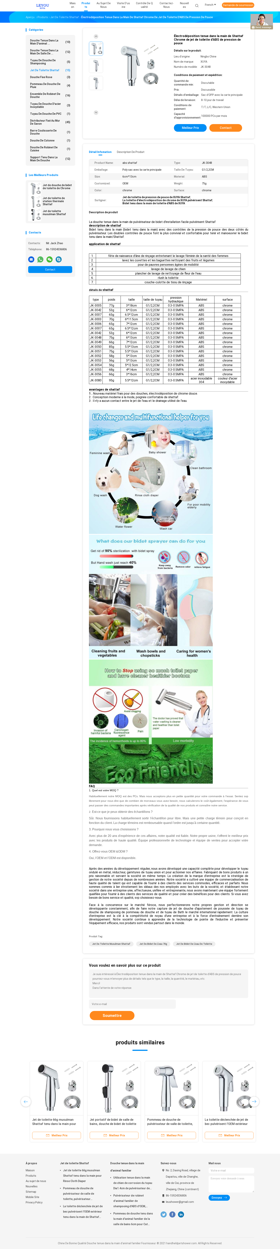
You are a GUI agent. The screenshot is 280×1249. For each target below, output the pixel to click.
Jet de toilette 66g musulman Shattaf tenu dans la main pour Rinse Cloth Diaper (50, 1124)
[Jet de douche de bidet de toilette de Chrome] (34, 188)
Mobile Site (32, 1197)
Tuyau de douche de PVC (50, 113)
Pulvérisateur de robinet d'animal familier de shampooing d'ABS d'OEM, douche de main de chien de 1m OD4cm (132, 1201)
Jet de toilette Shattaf (50, 70)
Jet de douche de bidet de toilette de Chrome (57, 187)
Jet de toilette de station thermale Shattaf (54, 201)
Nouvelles (32, 1186)
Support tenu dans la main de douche (50, 159)
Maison (30, 1170)
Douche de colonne (50, 140)
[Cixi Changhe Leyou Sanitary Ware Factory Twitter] (164, 1214)
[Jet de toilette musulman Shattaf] (34, 214)
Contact (50, 269)
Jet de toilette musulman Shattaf (54, 213)
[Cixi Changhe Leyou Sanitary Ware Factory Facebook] (172, 1214)
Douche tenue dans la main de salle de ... (50, 52)
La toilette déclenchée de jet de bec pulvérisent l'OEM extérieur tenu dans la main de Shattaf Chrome (83, 1212)
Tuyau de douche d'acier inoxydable (50, 105)
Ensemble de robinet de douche (50, 95)
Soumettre (112, 1015)
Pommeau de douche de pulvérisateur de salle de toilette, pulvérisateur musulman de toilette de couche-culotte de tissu (78, 1194)
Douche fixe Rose (50, 77)
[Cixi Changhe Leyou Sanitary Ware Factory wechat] (49, 259)
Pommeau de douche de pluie (50, 85)
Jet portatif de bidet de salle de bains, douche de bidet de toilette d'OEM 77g (109, 1124)
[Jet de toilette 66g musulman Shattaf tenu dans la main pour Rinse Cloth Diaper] (52, 1088)
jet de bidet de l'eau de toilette (194, 944)
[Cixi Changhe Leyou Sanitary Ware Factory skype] (59, 259)
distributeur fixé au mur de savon (50, 122)
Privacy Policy (34, 1202)
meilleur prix (190, 128)
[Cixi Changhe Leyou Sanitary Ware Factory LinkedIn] (181, 1214)
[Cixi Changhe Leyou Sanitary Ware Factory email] (31, 259)
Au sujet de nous (36, 1181)
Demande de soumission (238, 5)
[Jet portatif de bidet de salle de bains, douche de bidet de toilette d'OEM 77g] (110, 1088)
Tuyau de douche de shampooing (50, 62)
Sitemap (31, 1191)
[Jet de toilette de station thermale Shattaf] (34, 201)
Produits (31, 1175)
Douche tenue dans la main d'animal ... (50, 42)
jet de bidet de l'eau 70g (153, 944)
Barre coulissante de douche (50, 132)
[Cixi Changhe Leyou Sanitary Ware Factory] (42, 5)
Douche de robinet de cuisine (50, 149)
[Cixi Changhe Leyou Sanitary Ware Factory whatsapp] (40, 259)
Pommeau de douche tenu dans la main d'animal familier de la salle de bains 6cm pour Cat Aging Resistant (133, 1219)
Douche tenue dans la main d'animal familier (127, 1167)
